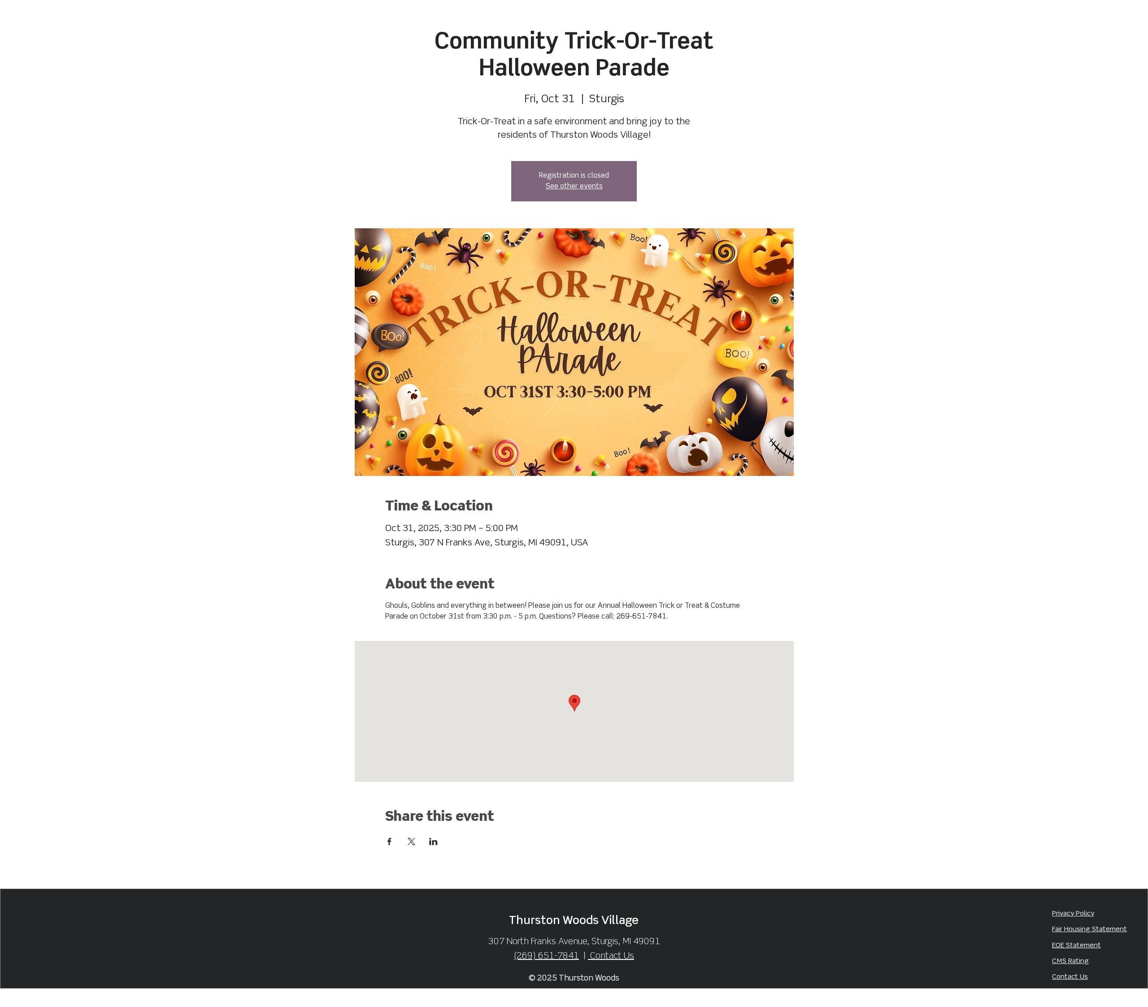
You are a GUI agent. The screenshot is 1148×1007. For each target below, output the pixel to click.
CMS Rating (1070, 961)
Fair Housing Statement (1089, 929)
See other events (574, 186)
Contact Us (1070, 977)
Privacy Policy (1073, 913)
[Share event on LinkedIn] (433, 841)
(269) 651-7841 (546, 956)
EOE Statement (1076, 945)
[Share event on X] (411, 841)
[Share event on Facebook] (389, 841)
